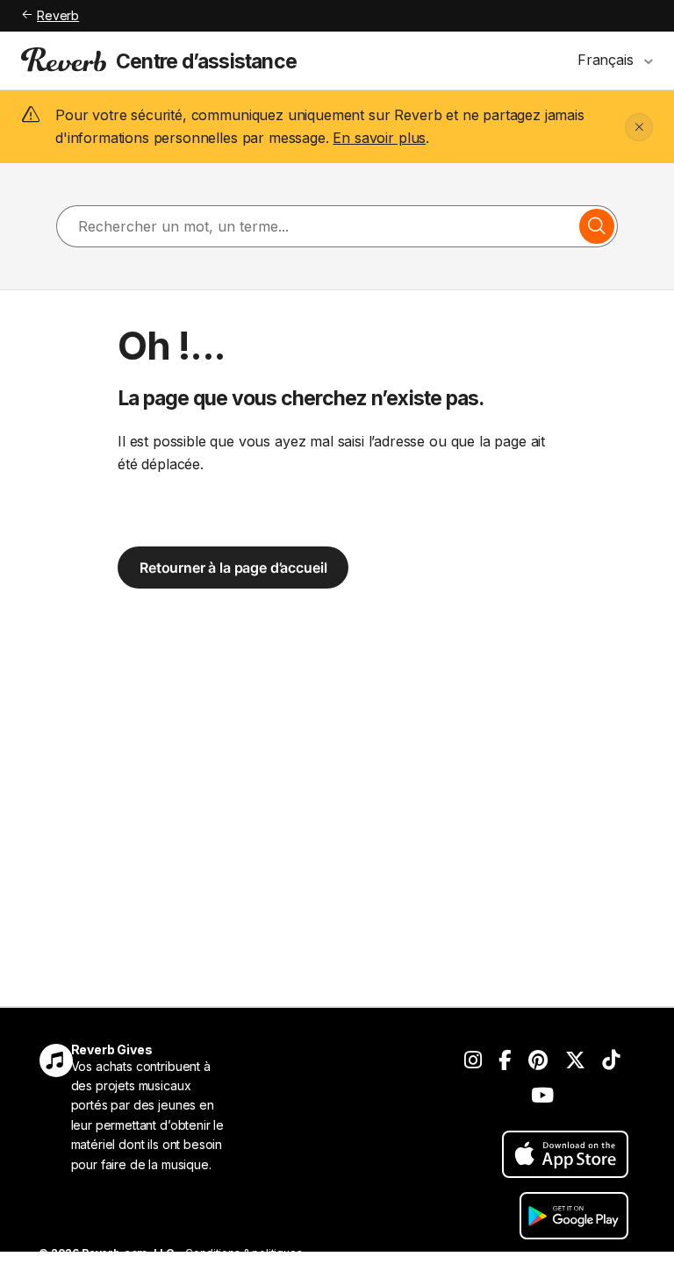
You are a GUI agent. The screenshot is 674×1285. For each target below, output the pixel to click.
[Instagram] (473, 1060)
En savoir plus (379, 137)
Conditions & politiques (243, 1253)
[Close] (639, 127)
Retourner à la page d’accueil (233, 567)
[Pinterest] (538, 1060)
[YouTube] (542, 1095)
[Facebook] (504, 1060)
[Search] (596, 226)
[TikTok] (611, 1060)
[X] (575, 1060)
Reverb (58, 15)
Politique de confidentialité (107, 1274)
